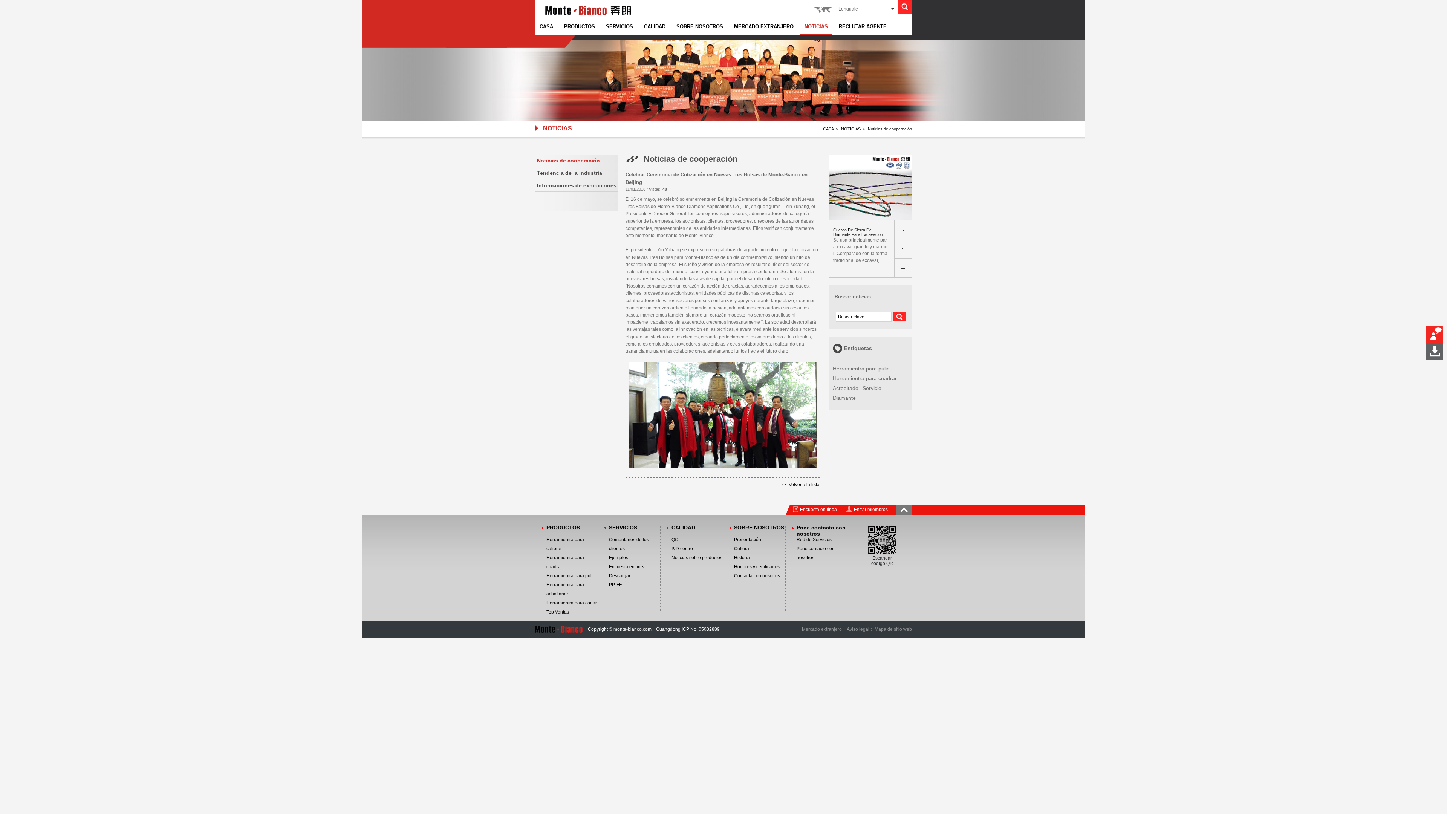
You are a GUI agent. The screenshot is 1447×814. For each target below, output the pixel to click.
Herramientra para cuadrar (865, 378)
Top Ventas (557, 612)
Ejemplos (618, 557)
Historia (742, 557)
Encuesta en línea (818, 509)
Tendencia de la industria (569, 173)
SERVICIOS (619, 26)
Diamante (844, 398)
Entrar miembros (871, 509)
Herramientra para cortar (571, 603)
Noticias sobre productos (696, 557)
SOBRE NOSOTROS (699, 26)
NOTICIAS (816, 26)
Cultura (741, 548)
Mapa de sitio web (893, 629)
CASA (546, 26)
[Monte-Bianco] (588, 16)
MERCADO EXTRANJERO (764, 26)
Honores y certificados (757, 566)
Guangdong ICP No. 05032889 (688, 629)
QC (674, 539)
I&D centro (682, 548)
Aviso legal (858, 629)
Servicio (872, 388)
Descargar (619, 575)
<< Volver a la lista (801, 484)
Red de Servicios (814, 539)
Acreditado (845, 388)
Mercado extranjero (822, 629)
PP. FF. (616, 585)
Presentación (747, 539)
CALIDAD (654, 26)
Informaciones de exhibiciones (576, 185)
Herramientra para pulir (861, 369)
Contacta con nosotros (757, 575)
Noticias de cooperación (568, 161)
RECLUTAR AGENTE (863, 26)
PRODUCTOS (579, 26)
